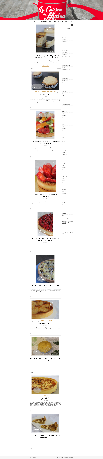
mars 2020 (63, 113)
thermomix (69, 232)
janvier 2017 (64, 120)
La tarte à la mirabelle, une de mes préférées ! (45, 398)
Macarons (50, 21)
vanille (63, 233)
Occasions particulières (46, 140)
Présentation (64, 213)
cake (70, 221)
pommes (67, 230)
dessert (68, 224)
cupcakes (66, 224)
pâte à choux (68, 231)
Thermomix (64, 97)
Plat (62, 82)
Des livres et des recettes (66, 56)
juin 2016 (63, 124)
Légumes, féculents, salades (66, 65)
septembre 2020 (64, 111)
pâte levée (66, 231)
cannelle (72, 221)
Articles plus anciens (34, 451)
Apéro (63, 30)
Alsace (63, 220)
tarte (66, 232)
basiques (69, 220)
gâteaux (71, 225)
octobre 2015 (64, 133)
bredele (67, 221)
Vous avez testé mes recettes (66, 104)
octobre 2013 (64, 174)
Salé (38, 21)
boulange (64, 221)
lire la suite (45, 65)
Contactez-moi (64, 211)
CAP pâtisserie (56, 21)
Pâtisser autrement (52, 91)
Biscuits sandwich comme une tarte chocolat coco (45, 94)
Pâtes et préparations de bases (66, 76)
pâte (70, 230)
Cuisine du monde (64, 54)
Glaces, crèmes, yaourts (65, 63)
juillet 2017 (63, 117)
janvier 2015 (64, 146)
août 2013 (63, 178)
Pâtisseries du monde (65, 80)
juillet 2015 (63, 135)
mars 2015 (63, 143)
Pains (63, 74)
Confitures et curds (65, 48)
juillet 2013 (63, 180)
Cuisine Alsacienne (44, 21)
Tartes (55, 53)
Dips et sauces (64, 58)
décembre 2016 (64, 122)
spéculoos (64, 232)
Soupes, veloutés (64, 91)
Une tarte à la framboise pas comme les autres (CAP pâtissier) (45, 239)
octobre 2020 (64, 109)
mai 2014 (63, 161)
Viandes (63, 100)
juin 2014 (63, 159)
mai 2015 (63, 139)
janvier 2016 (64, 130)
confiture (68, 223)
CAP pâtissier (64, 222)
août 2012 (63, 200)
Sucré (35, 21)
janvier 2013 (64, 191)
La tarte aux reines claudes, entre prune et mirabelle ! (45, 436)
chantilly (68, 222)
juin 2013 (63, 182)
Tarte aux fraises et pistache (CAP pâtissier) (45, 196)
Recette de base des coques (66, 84)
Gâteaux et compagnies (64, 21)
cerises (66, 222)
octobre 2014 (64, 152)
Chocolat (36, 91)
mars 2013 (63, 187)
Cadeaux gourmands (65, 41)
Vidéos (63, 102)
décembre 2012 (64, 193)
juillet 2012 (63, 202)
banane (67, 220)
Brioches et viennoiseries (65, 35)
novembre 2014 (64, 150)
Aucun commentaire (58, 372)
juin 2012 (63, 204)
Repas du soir (64, 87)
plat (70, 229)
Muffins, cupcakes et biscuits (43, 91)
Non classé (63, 71)
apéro (65, 220)
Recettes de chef (51, 53)
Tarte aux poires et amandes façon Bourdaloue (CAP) (45, 323)
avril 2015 (63, 141)
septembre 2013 (64, 176)
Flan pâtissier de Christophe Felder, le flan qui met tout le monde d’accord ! (45, 56)
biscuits (71, 220)
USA (72, 232)
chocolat (64, 223)
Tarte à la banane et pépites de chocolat (45, 285)
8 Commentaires (59, 68)
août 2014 (63, 156)
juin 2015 (63, 137)
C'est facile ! (36, 53)
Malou (32, 68)
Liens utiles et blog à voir (65, 209)
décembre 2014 (64, 148)
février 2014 (64, 167)
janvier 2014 (64, 169)
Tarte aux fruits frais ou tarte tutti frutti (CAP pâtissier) (45, 143)
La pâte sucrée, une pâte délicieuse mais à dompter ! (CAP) (45, 359)
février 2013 (64, 189)
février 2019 (64, 115)
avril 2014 (63, 163)
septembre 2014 (64, 154)
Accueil (63, 215)
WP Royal (35, 457)
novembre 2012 (64, 195)
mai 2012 (63, 206)
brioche (69, 221)
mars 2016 (63, 126)
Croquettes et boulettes (65, 50)
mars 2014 (63, 165)
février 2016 (64, 128)
